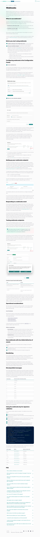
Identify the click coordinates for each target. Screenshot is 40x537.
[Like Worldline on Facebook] (28, 531)
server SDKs (19, 48)
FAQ (13, 157)
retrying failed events (25, 209)
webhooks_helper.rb (16, 464)
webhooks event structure (10, 168)
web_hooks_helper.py (16, 460)
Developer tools (11, 5)
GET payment (18, 167)
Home (7, 5)
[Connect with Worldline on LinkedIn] (23, 531)
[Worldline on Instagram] (32, 531)
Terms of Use (13, 532)
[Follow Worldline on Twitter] (26, 531)
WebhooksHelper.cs (16, 451)
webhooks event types (13, 37)
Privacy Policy (17, 532)
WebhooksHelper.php (16, 458)
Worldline (21, 532)
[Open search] (35, 1)
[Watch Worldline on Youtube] (30, 531)
